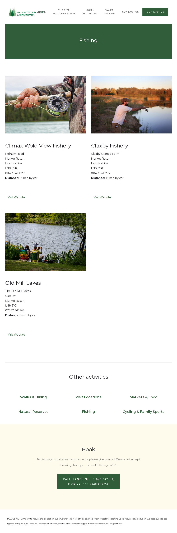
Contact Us (130, 12)
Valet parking (109, 12)
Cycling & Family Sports (143, 412)
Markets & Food (144, 397)
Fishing (88, 412)
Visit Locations (88, 397)
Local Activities (89, 12)
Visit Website (16, 197)
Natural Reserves (33, 412)
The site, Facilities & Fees (64, 12)
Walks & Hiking (33, 397)
